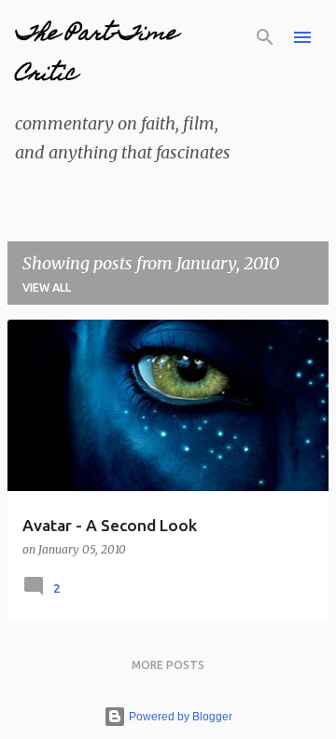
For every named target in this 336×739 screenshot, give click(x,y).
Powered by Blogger (179, 716)
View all (46, 287)
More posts (168, 665)
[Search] (265, 37)
